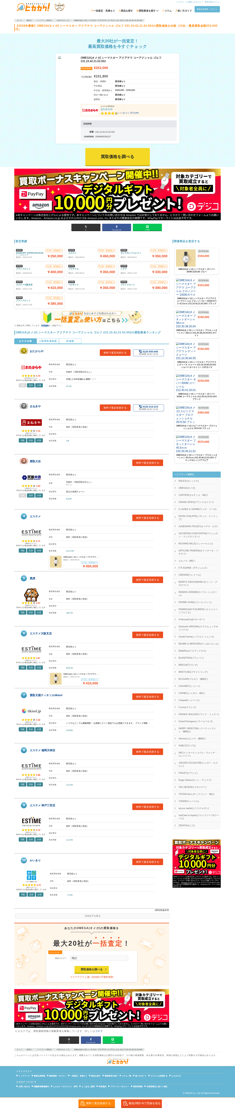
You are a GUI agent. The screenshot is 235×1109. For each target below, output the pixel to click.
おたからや (107, 109)
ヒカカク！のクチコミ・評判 (65, 1086)
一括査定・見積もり (104, 10)
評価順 (70, 341)
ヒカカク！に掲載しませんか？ (190, 2)
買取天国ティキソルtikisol (46, 695)
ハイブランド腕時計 (184, 474)
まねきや (35, 406)
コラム (168, 10)
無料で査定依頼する (115, 352)
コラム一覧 (126, 1076)
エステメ (35, 516)
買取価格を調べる (92, 969)
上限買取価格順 (48, 341)
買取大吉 (35, 461)
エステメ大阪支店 (41, 633)
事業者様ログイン (212, 2)
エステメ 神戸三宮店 (42, 805)
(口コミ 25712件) (131, 113)
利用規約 (45, 325)
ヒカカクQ (176, 1076)
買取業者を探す (111, 1076)
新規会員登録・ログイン (207, 9)
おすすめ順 (25, 341)
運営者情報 (138, 1086)
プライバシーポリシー (119, 1086)
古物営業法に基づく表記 (157, 1086)
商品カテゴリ (61, 958)
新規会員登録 (39, 1076)
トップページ (24, 1076)
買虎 (32, 578)
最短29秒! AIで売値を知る (145, 1103)
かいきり (35, 860)
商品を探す (127, 10)
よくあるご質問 (88, 1086)
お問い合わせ (24, 1086)
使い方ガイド (185, 10)
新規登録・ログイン (57, 1076)
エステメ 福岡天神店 (42, 750)
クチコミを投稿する (159, 1076)
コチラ (99, 1031)
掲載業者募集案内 (41, 1086)
